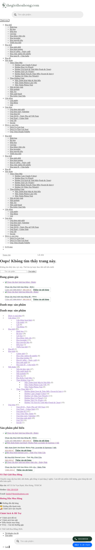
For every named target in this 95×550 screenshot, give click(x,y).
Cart (7, 547)
